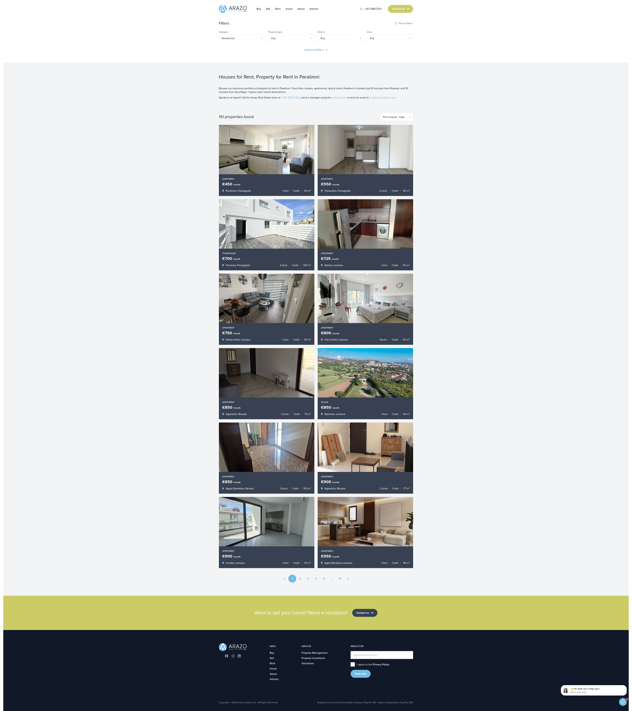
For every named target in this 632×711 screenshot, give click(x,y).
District (321, 32)
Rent (278, 9)
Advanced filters (314, 50)
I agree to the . (373, 664)
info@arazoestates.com (382, 97)
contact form (339, 97)
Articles (313, 9)
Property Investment (313, 658)
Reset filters (406, 23)
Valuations (308, 663)
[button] (242, 38)
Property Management (315, 653)
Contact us (398, 9)
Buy (259, 9)
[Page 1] (284, 579)
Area (369, 32)
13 (339, 578)
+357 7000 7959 (290, 97)
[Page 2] (348, 579)
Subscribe (361, 673)
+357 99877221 (372, 9)
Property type (275, 32)
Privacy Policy (381, 664)
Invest (289, 9)
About (300, 9)
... (332, 578)
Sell (268, 9)
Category (223, 32)
